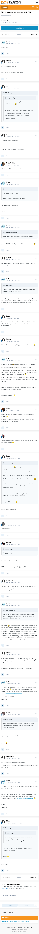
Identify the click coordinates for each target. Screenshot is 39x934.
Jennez (9, 435)
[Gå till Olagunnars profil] (3, 757)
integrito (5, 20)
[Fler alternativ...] (36, 42)
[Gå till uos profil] (3, 87)
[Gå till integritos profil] (3, 42)
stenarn (9, 523)
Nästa (32, 34)
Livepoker (14, 22)
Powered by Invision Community (19, 931)
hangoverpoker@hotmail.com (14, 693)
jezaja (8, 409)
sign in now (5, 888)
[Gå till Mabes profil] (3, 713)
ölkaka (15, 921)
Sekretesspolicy (11, 927)
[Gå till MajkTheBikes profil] (3, 164)
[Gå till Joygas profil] (3, 258)
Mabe (8, 712)
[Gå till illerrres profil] (3, 61)
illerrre (8, 60)
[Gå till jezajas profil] (3, 410)
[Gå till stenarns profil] (3, 524)
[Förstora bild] (16, 104)
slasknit (11, 921)
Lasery (27, 921)
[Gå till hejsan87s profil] (3, 581)
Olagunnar (10, 756)
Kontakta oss (22, 927)
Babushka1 (21, 921)
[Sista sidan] (36, 34)
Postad (13, 43)
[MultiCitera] (2, 53)
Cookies (29, 927)
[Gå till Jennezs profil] (3, 436)
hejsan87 (9, 580)
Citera (7, 53)
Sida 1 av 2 (20, 34)
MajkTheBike (11, 163)
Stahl (8, 316)
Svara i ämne (19, 28)
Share (10, 905)
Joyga (8, 257)
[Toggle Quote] (4, 93)
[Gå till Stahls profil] (3, 317)
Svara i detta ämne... (11, 895)
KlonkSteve (5, 921)
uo (7, 86)
